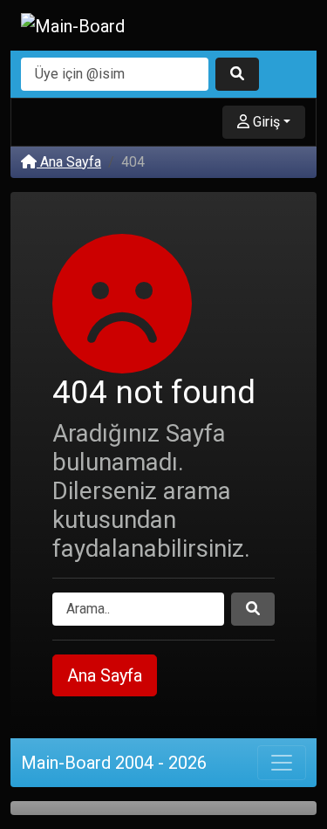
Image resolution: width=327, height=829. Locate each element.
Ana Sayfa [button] (104, 675)
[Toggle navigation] (281, 762)
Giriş (264, 121)
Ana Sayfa (69, 162)
